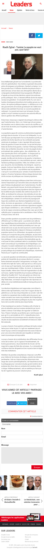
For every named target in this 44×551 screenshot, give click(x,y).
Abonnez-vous (33, 401)
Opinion (19, 10)
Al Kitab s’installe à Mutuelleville (12, 499)
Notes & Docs (30, 10)
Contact (27, 539)
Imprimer (33, 384)
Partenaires (5, 524)
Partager (32, 35)
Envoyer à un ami (16, 384)
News (11, 28)
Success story (25, 524)
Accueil (3, 28)
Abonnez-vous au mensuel (31, 541)
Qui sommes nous (5, 539)
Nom (3, 428)
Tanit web (34, 547)
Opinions (32, 524)
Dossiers (12, 524)
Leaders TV (18, 524)
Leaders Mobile (5, 541)
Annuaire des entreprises (31, 535)
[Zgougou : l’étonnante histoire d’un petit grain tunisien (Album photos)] (15, 482)
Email (3, 436)
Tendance (38, 524)
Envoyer (37, 467)
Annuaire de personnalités (8, 537)
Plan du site (28, 537)
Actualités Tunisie (5, 535)
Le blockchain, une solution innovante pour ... (32, 501)
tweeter (39, 35)
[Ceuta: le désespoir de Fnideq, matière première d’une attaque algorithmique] (33, 482)
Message (5, 445)
